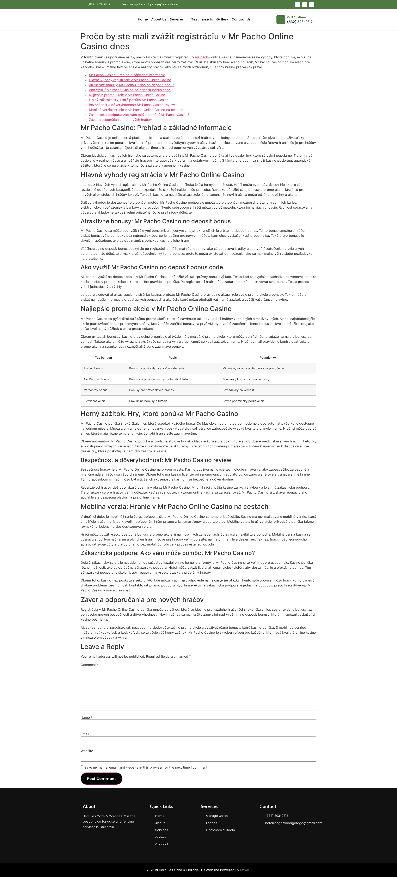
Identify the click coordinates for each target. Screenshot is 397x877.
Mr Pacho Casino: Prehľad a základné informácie (127, 75)
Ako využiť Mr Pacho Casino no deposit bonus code (130, 90)
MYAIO (245, 870)
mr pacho (202, 57)
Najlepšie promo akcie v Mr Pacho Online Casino (127, 95)
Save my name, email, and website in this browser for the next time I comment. (146, 767)
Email (86, 734)
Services (177, 19)
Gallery (222, 19)
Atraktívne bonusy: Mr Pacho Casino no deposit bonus (131, 85)
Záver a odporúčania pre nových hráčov (120, 120)
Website (87, 750)
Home (143, 19)
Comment (90, 664)
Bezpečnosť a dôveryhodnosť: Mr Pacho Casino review (132, 105)
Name (86, 717)
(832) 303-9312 (300, 21)
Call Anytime (296, 17)
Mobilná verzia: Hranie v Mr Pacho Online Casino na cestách (136, 110)
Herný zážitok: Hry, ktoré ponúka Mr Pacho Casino (129, 100)
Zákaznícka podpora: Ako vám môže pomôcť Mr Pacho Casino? (139, 115)
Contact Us (241, 19)
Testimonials (202, 19)
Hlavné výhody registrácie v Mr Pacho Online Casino (130, 80)
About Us (158, 19)
